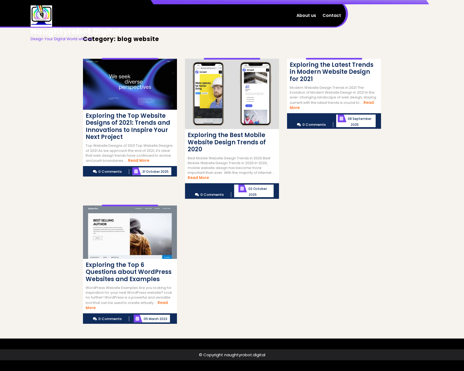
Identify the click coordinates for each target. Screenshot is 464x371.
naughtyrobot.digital (75, 31)
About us (306, 15)
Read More (138, 160)
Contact (331, 15)
